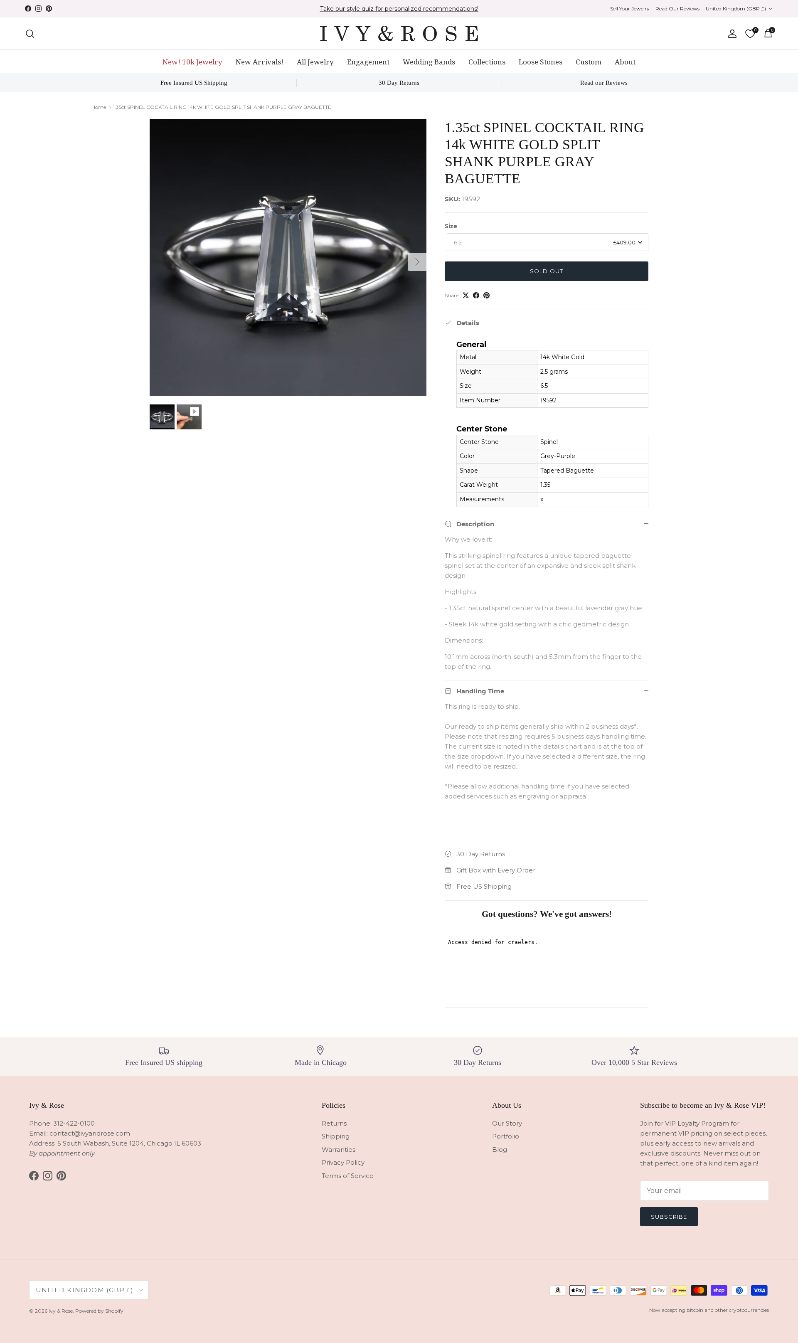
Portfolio (505, 1136)
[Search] (30, 34)
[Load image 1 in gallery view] (288, 257)
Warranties (338, 1149)
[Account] (730, 34)
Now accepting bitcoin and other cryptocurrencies (709, 1310)
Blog (499, 1149)
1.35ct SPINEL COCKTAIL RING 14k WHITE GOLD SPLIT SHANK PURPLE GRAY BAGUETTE (222, 107)
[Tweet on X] (466, 295)
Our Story (507, 1123)
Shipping (336, 1136)
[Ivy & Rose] (399, 33)
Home (98, 107)
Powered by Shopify (99, 1311)
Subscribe (669, 1216)
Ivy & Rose (61, 1311)
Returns (334, 1123)
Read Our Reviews (677, 8)
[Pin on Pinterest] (486, 295)
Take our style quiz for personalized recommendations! (399, 8)
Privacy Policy (343, 1162)
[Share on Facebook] (476, 295)
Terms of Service (348, 1176)
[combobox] (547, 242)
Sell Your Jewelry (630, 8)
